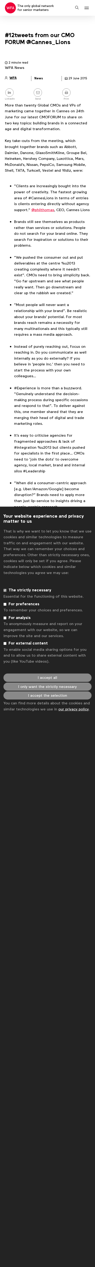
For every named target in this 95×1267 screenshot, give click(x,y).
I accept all (47, 677)
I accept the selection (47, 695)
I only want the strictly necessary (47, 686)
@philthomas (42, 210)
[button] (87, 8)
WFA (13, 78)
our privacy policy (73, 709)
